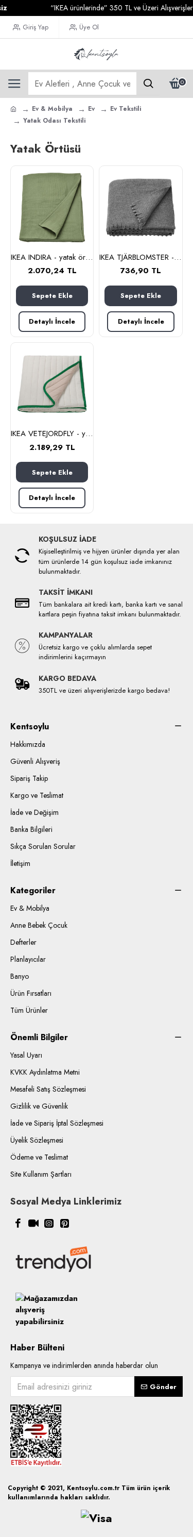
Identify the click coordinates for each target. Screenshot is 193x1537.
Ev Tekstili (125, 108)
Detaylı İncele (52, 321)
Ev (91, 108)
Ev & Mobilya (52, 108)
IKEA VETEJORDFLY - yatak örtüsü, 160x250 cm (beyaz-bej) (52, 434)
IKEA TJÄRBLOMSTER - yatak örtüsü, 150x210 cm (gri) (140, 258)
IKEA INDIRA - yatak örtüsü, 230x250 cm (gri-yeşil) (52, 258)
